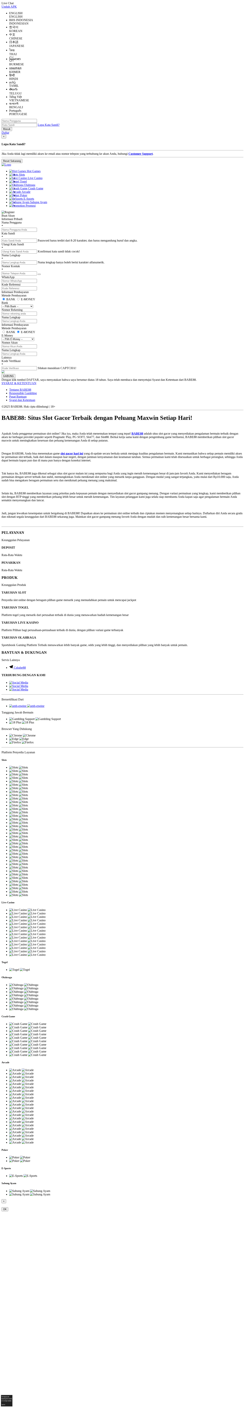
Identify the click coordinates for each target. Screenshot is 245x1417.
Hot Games (33, 171)
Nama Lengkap (11, 255)
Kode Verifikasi (11, 361)
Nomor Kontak (11, 266)
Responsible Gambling (23, 393)
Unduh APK (9, 6)
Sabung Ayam (38, 202)
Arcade (25, 191)
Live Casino (34, 178)
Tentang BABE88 (20, 389)
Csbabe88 (20, 667)
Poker (23, 195)
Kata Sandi (8, 233)
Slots (21, 174)
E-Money (7, 335)
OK (5, 1209)
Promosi (30, 205)
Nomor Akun (10, 342)
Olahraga (29, 185)
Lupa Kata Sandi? (49, 124)
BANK (11, 299)
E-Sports (28, 198)
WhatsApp (8, 277)
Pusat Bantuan (18, 396)
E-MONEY (27, 299)
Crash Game (35, 188)
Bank (5, 302)
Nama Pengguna (12, 222)
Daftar (5, 132)
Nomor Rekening (12, 309)
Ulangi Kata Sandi (13, 244)
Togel (23, 181)
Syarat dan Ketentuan (22, 400)
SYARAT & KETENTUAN (19, 383)
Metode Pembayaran (14, 295)
